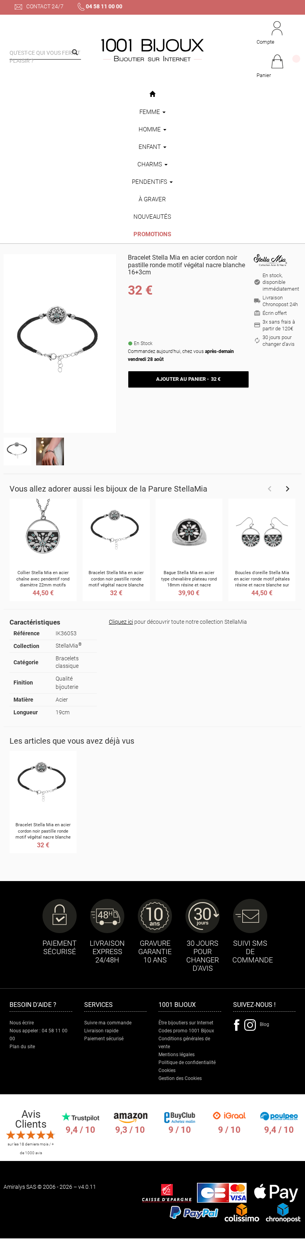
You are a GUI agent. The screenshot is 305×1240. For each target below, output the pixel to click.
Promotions (152, 234)
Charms (150, 164)
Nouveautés (152, 216)
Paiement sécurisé (104, 1038)
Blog (264, 1024)
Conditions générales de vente (184, 1042)
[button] (277, 66)
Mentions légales (176, 1054)
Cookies (167, 1070)
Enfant (150, 146)
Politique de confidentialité (187, 1062)
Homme (150, 129)
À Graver (152, 199)
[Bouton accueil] (152, 94)
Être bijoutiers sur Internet (185, 1023)
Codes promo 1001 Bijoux (186, 1031)
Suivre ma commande (107, 1023)
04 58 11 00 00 (104, 6)
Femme (150, 112)
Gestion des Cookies (180, 1078)
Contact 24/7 (44, 6)
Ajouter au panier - (188, 379)
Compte (265, 42)
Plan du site (22, 1046)
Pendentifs (150, 181)
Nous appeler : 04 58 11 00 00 (39, 1034)
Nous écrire (22, 1023)
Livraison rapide (101, 1031)
